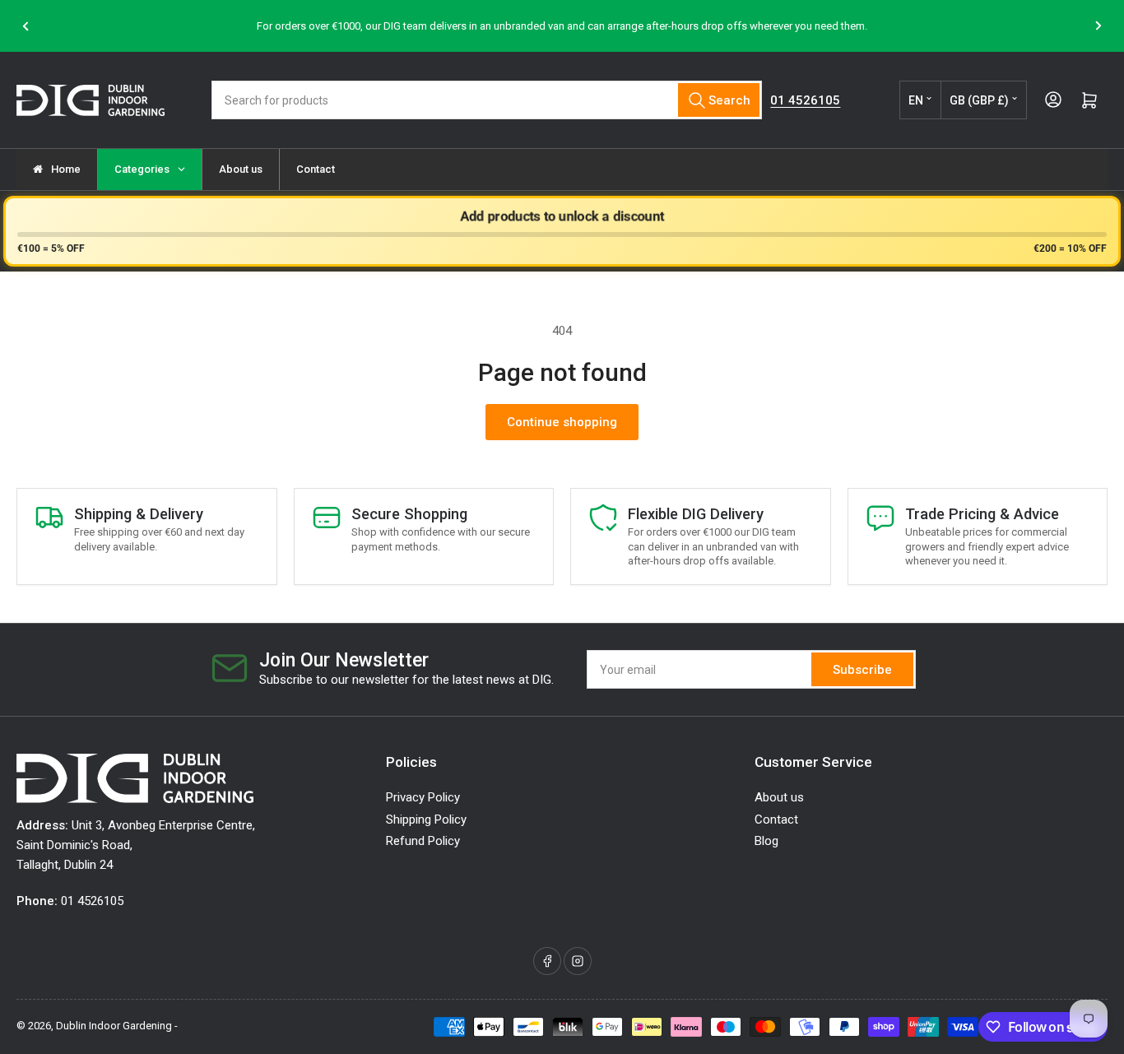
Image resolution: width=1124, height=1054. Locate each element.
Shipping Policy (426, 819)
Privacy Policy (423, 797)
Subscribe (862, 669)
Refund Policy (423, 840)
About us (779, 797)
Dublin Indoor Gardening (114, 1025)
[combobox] (487, 100)
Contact (776, 819)
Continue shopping (562, 422)
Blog (766, 840)
